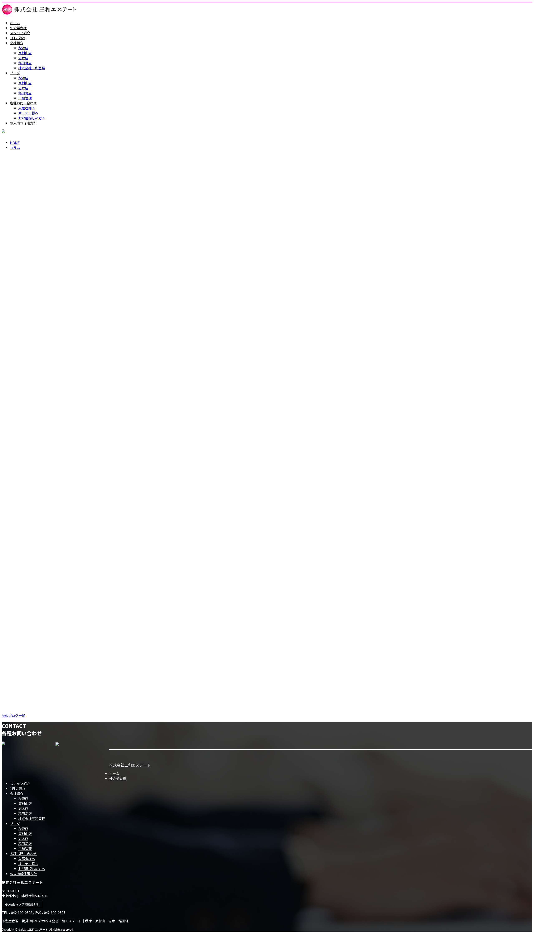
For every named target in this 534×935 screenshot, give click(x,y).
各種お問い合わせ (23, 102)
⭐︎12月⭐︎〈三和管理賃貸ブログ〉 (30, 619)
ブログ (15, 72)
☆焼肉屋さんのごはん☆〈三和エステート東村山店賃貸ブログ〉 (59, 549)
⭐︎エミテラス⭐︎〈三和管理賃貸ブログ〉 (36, 689)
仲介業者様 (18, 27)
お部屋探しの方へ (31, 117)
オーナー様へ (28, 112)
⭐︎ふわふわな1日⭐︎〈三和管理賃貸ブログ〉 (39, 514)
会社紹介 (16, 42)
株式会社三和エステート (130, 765)
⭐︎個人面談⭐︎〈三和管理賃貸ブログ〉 (34, 373)
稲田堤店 (25, 62)
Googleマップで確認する (22, 904)
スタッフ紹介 (20, 32)
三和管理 (25, 97)
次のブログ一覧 (13, 715)
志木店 (23, 57)
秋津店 (23, 47)
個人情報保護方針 (23, 122)
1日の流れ (17, 37)
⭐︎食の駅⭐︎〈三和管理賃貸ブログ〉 (32, 443)
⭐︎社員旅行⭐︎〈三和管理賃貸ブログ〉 (34, 654)
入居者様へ (26, 107)
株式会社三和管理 (31, 67)
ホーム (15, 22)
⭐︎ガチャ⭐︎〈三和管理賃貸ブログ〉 (32, 408)
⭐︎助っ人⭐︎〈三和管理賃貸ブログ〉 (32, 584)
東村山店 (25, 52)
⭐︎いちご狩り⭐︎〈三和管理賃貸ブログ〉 (36, 478)
